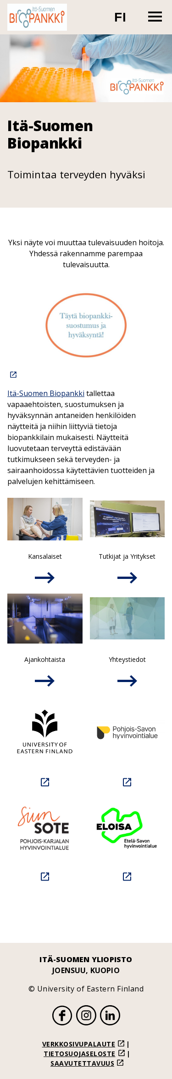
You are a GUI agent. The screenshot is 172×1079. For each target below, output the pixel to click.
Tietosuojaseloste (80, 1053)
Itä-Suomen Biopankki (45, 393)
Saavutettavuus (82, 1063)
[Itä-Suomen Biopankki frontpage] (37, 17)
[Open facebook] (62, 1016)
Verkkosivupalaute (79, 1044)
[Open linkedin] (110, 1016)
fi (126, 21)
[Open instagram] (86, 1016)
